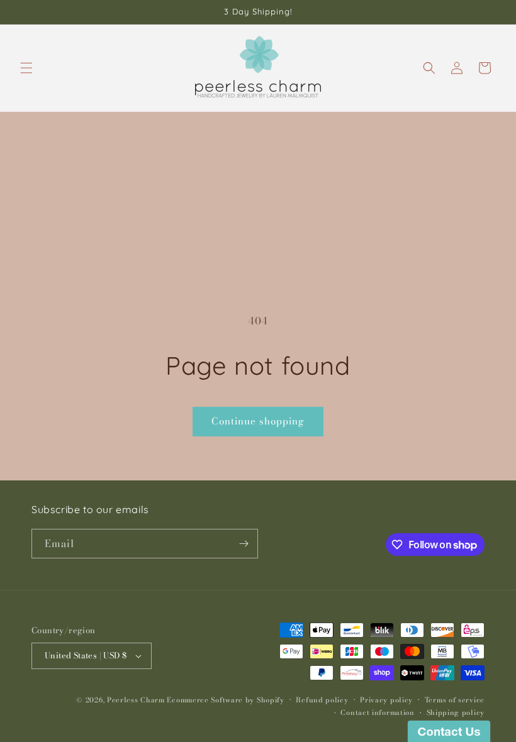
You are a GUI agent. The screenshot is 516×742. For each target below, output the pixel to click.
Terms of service (455, 700)
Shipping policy (456, 712)
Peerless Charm (136, 700)
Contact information (377, 712)
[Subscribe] (243, 543)
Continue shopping (258, 421)
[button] (26, 68)
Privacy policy (386, 700)
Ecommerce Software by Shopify (225, 700)
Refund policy (322, 700)
